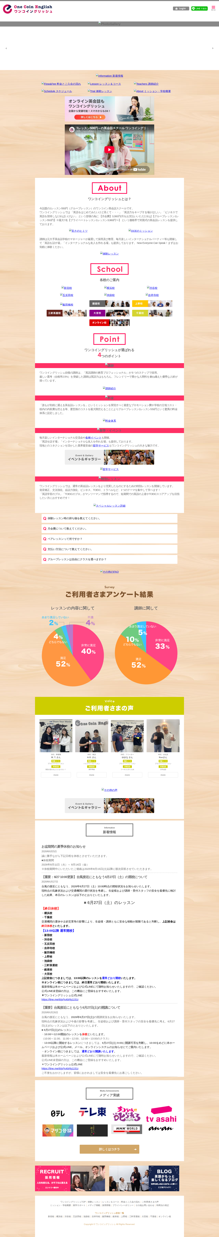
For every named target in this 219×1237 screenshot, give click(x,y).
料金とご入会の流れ (130, 1202)
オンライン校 (165, 1216)
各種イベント (93, 437)
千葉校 (153, 1216)
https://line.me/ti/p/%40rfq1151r (60, 999)
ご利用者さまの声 (150, 1202)
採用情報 (106, 1205)
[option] (27, 30)
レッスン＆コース (110, 1202)
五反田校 (77, 1216)
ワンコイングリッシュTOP (73, 1202)
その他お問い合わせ (145, 1205)
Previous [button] (6, 48)
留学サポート (79, 1205)
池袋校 (86, 1216)
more (55, 775)
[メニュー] (213, 8)
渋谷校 (68, 1216)
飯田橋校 (106, 1216)
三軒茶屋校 (134, 1216)
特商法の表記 (162, 1205)
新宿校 (51, 1216)
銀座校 (116, 1216)
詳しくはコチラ (109, 1149)
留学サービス (101, 445)
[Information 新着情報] (109, 75)
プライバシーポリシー (123, 1205)
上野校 (124, 1216)
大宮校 (145, 1216)
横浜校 (59, 1216)
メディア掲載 (94, 1205)
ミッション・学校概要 (60, 1205)
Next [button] (213, 48)
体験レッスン (94, 1202)
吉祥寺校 (96, 1216)
